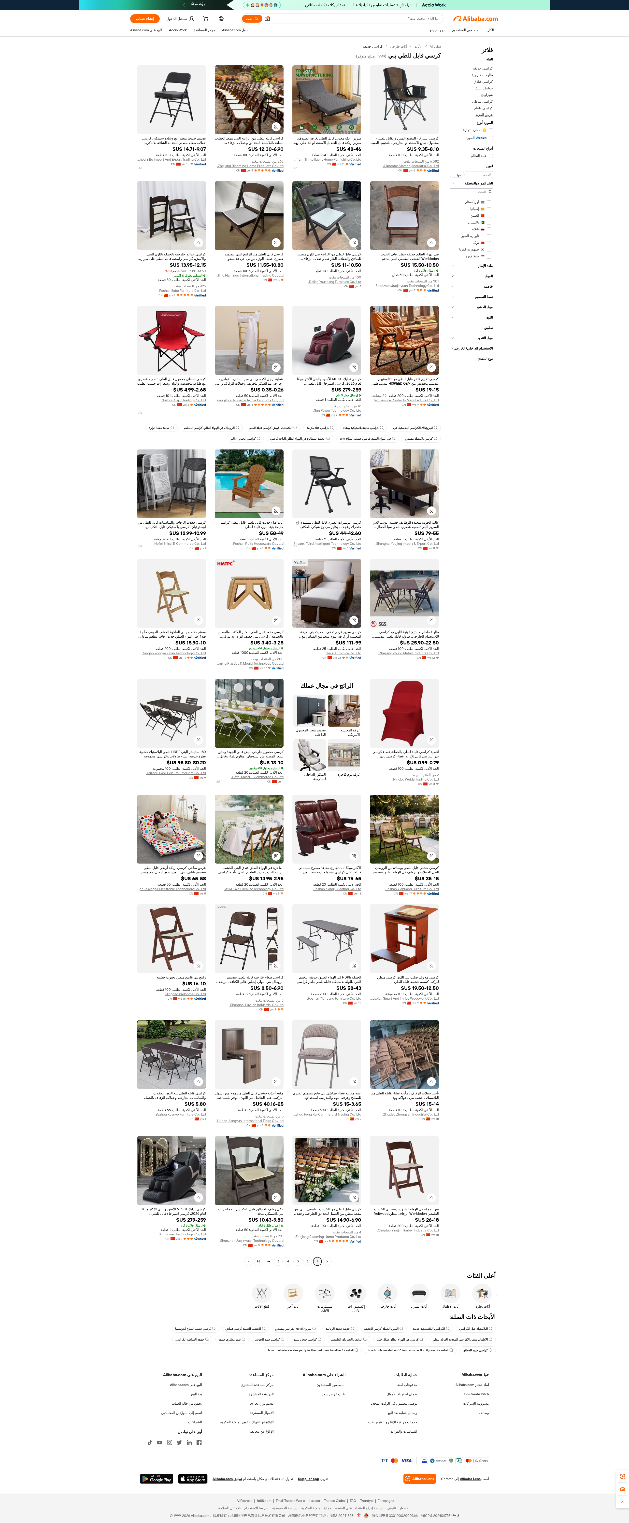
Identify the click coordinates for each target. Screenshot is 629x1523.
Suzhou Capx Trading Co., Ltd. (183, 400)
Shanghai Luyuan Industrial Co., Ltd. (256, 1005)
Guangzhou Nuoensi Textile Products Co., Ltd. (249, 400)
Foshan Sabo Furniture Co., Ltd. (182, 291)
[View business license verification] (359, 1515)
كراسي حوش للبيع (305, 1339)
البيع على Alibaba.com (186, 1385)
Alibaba (435, 46)
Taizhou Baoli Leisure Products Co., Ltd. (176, 773)
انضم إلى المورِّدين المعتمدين (181, 1413)
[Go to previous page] (327, 1261)
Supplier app (308, 1479)
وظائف (484, 1413)
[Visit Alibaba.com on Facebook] (199, 1442)
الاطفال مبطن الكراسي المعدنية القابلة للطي (460, 1339)
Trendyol (366, 1501)
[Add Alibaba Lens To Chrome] (419, 1479)
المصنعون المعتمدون (330, 1385)
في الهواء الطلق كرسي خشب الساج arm (365, 438)
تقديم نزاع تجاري (262, 1403)
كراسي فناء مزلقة (318, 428)
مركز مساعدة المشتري (257, 1385)
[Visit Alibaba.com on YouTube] (160, 1442)
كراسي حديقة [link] (373, 46)
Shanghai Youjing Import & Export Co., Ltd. (407, 543)
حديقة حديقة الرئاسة (338, 1328)
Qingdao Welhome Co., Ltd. (185, 994)
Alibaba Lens (470, 1479)
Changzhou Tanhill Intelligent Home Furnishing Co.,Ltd (326, 159)
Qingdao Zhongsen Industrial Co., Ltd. (410, 1114)
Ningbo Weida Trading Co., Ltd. (415, 779)
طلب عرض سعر (333, 1394)
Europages (386, 1501)
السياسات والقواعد (404, 1431)
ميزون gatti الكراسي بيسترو (293, 1328)
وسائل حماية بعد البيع (402, 1413)
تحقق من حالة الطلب (187, 1403)
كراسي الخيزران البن (243, 438)
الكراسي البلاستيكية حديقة (429, 1328)
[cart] (205, 19)
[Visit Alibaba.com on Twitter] (179, 1442)
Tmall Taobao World (290, 1501)
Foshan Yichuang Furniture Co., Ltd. (412, 889)
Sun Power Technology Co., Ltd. (337, 410)
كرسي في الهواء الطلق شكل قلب (397, 1339)
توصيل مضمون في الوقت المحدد (394, 1403)
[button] (267, 19)
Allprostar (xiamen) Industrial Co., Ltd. (411, 166)
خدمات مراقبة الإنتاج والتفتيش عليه (392, 1422)
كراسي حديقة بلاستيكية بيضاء (361, 428)
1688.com (264, 1501)
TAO (353, 1501)
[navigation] (471, 654)
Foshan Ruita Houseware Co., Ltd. (258, 543)
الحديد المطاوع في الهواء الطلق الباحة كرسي (297, 438)
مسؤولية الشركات (476, 1403)
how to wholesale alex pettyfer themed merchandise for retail (311, 1350)
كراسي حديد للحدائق (475, 1350)
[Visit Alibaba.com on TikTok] (150, 1442)
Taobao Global (334, 1501)
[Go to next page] (248, 1261)
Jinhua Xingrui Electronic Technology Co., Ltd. (171, 889)
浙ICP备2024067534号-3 (440, 1516)
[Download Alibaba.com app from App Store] (193, 1479)
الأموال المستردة (262, 1413)
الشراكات (195, 1422)
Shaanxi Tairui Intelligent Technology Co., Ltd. (327, 543)
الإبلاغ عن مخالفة (262, 1431)
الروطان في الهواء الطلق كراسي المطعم (209, 428)
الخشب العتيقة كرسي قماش (243, 1328)
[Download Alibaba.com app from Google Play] (156, 1479)
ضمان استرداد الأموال (401, 1394)
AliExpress (244, 1501)
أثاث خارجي (398, 46)
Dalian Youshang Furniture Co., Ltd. (334, 282)
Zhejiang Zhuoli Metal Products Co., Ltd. (408, 653)
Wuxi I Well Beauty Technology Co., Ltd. (254, 889)
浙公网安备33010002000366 (395, 1516)
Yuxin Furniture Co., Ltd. (343, 653)
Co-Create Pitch (476, 1394)
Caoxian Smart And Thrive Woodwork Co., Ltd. (404, 998)
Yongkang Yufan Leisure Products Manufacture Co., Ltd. (404, 400)
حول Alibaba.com (475, 1374)
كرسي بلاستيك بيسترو (419, 438)
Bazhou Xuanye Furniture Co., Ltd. (180, 1114)
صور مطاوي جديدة (229, 1339)
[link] (622, 1476)
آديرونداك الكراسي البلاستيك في (413, 428)
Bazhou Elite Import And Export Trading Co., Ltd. (171, 159)
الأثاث (418, 46)
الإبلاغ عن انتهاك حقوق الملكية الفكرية (247, 1422)
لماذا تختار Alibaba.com (472, 1385)
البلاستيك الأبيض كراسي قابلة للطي (270, 428)
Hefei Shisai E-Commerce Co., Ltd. (180, 543)
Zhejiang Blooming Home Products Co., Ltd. (250, 166)
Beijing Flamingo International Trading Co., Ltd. (249, 275)
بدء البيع (196, 1394)
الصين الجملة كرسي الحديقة (381, 1328)
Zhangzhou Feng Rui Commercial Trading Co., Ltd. (326, 1114)
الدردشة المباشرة (261, 1394)
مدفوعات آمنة (407, 1385)
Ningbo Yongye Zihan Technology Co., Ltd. (174, 653)
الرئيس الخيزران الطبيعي (346, 1339)
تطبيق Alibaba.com (227, 1479)
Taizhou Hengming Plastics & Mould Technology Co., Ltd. (249, 663)
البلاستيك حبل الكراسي (473, 1328)
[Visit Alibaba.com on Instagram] (169, 1442)
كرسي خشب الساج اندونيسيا (193, 1328)
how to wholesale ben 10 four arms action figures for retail (408, 1350)
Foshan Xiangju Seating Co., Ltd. (337, 889)
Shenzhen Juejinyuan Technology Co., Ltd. (407, 286)
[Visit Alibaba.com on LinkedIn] (189, 1442)
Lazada (314, 1501)
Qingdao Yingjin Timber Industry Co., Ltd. (408, 1230)
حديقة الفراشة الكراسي (189, 1339)
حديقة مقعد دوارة (159, 428)
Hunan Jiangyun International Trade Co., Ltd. (250, 1121)
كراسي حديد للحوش (267, 1339)
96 (258, 1261)
